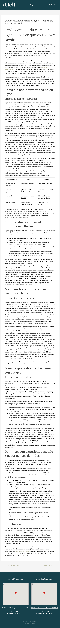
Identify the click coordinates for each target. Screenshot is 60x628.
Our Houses (39, 5)
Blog (55, 5)
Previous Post (13, 565)
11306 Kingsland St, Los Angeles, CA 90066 (44, 608)
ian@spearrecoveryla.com (15, 613)
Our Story (30, 5)
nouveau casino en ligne (23, 551)
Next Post (48, 565)
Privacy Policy (30, 623)
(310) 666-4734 (15, 611)
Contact (49, 5)
